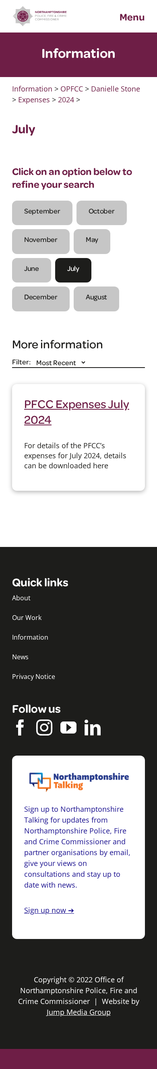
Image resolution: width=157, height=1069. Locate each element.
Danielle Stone (115, 88)
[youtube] (68, 727)
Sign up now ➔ (49, 910)
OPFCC (71, 88)
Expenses (34, 99)
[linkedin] (93, 727)
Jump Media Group (79, 1012)
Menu (132, 16)
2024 (66, 99)
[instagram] (44, 727)
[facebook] (20, 727)
